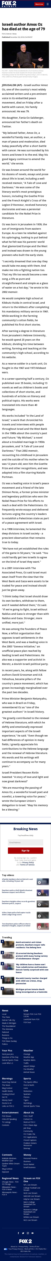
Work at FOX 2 (29, 1122)
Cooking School (8, 1094)
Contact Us (28, 1119)
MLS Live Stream (30, 1220)
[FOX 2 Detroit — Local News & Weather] (9, 4)
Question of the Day (10, 1057)
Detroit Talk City (8, 1020)
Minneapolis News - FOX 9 (10, 1193)
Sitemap (27, 1148)
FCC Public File (29, 1134)
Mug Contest (7, 1088)
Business (5, 1035)
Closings (27, 1054)
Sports (27, 1078)
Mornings (7, 1078)
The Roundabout (8, 1026)
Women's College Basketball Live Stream (31, 1211)
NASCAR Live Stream (32, 1196)
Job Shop (27, 1128)
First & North (29, 1085)
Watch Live (39, 4)
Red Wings (28, 1103)
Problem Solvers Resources (30, 1144)
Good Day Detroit (9, 1082)
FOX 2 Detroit (6, 34)
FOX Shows (6, 1116)
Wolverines (28, 1091)
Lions (26, 1088)
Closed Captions (30, 1140)
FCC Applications (30, 1137)
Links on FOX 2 (8, 1106)
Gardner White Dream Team (11, 1164)
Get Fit (4, 1097)
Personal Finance (30, 1158)
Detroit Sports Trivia (10, 1060)
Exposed (5, 1172)
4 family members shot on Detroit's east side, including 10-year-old (17, 880)
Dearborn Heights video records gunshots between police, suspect (18, 902)
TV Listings (6, 1122)
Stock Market (29, 1164)
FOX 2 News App (30, 1125)
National (5, 1032)
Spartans (27, 1094)
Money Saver (7, 1100)
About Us (29, 1112)
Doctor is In (6, 1103)
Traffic (26, 1063)
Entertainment (10, 1112)
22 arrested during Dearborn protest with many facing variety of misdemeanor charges (32, 956)
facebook (18, 1233)
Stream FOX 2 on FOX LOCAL (32, 1015)
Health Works (7, 1091)
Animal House (29, 1072)
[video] (43, 881)
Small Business (30, 1167)
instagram (28, 1233)
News (14, 34)
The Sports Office (31, 1082)
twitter (23, 1233)
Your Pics (7, 1050)
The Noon (6, 1085)
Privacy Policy (28, 862)
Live (26, 1010)
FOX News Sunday (9, 1041)
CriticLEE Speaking (9, 1119)
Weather (28, 1050)
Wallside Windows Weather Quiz (9, 1159)
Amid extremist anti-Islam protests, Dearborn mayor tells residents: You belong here (30, 945)
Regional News (10, 1178)
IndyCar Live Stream (32, 1199)
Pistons (26, 1097)
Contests (5, 1125)
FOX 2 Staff (28, 1116)
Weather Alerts (29, 1060)
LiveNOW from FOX (31, 1019)
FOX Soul (27, 1022)
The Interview (7, 1029)
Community (28, 1131)
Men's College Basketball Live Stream (30, 1204)
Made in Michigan (9, 1023)
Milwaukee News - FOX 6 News (9, 1188)
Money (27, 1154)
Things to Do (7, 1038)
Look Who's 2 (7, 1063)
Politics (5, 1044)
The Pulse (6, 1017)
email (33, 1233)
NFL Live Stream (30, 1185)
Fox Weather (29, 1069)
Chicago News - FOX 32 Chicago (10, 1183)
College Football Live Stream (32, 1189)
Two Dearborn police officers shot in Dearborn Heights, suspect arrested (16, 925)
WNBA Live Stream (31, 1217)
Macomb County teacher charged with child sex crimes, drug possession (31, 981)
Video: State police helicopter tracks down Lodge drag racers (16, 913)
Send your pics (8, 1054)
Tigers (26, 1100)
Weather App (29, 1057)
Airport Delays (29, 1066)
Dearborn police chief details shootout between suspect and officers (17, 891)
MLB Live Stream (30, 1193)
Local (4, 1014)
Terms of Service (27, 865)
